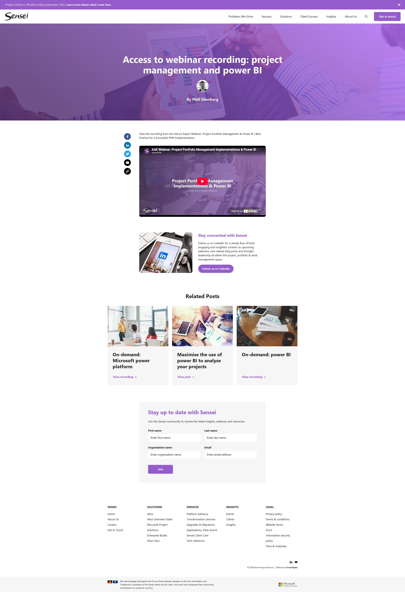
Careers (112, 524)
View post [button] (184, 377)
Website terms (274, 524)
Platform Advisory (197, 514)
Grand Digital (291, 567)
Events (230, 514)
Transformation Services (201, 519)
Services (266, 16)
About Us (351, 16)
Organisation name (160, 447)
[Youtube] (296, 561)
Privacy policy (274, 514)
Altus (150, 514)
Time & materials (276, 546)
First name (154, 430)
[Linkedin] (291, 561)
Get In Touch (115, 530)
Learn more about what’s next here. (88, 4)
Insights (331, 16)
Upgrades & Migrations (201, 524)
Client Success (309, 16)
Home (111, 514)
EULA (269, 530)
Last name (210, 430)
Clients (230, 519)
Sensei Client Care (197, 535)
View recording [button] (123, 377)
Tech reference (195, 540)
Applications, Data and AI (202, 530)
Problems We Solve (241, 16)
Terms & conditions (277, 519)
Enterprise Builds (157, 535)
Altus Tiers (153, 540)
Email (207, 447)
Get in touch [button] (387, 16)
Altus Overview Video (160, 519)
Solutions (286, 16)
